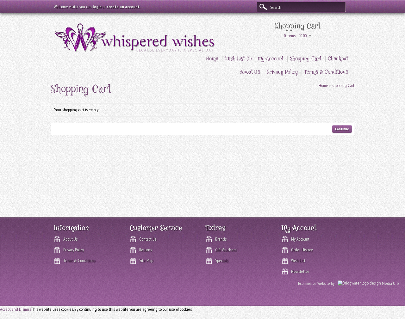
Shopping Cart (305, 59)
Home (212, 59)
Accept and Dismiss (15, 309)
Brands (221, 239)
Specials (221, 260)
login (97, 6)
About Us (250, 72)
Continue (342, 128)
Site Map (146, 260)
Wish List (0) (238, 59)
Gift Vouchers (225, 250)
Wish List (298, 260)
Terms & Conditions (326, 72)
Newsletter (300, 271)
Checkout (338, 59)
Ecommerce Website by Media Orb (348, 283)
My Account (271, 59)
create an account (123, 6)
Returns (145, 250)
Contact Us (147, 239)
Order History (302, 250)
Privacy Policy (282, 72)
